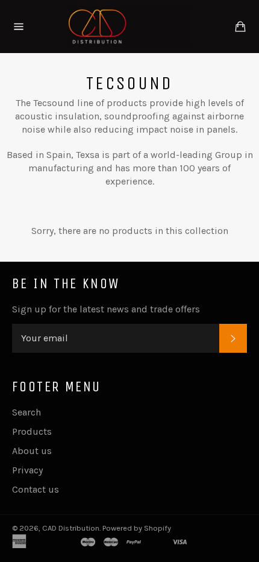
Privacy (27, 470)
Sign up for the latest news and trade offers (106, 309)
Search (26, 412)
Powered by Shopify (136, 527)
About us (32, 450)
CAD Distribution (70, 527)
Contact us (35, 489)
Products (32, 431)
